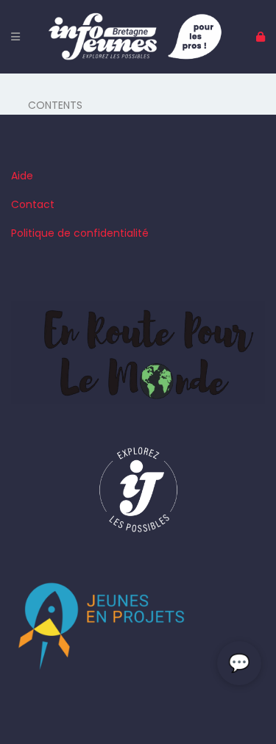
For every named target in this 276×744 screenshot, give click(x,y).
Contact (32, 204)
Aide (22, 175)
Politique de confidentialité (80, 233)
